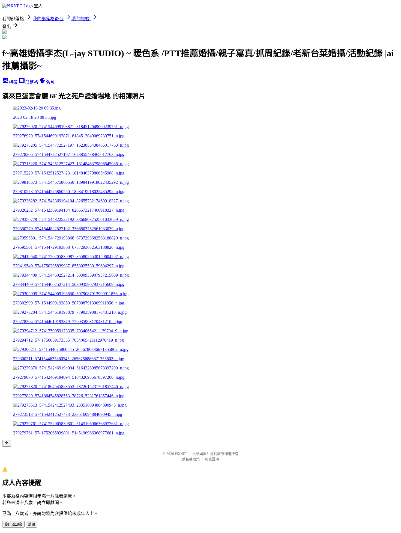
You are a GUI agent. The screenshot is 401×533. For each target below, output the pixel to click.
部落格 (32, 82)
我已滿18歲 (13, 524)
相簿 (14, 82)
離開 (31, 524)
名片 (50, 82)
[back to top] (6, 443)
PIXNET (181, 454)
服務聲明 (212, 459)
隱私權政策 (191, 459)
